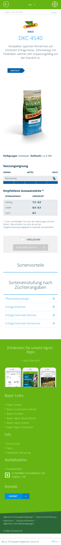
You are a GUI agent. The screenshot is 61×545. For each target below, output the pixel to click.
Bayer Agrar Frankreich (20, 427)
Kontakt (13, 496)
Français (54, 12)
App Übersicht (31, 360)
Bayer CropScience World (21, 409)
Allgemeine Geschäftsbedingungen (18, 523)
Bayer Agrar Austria (18, 422)
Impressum (8, 520)
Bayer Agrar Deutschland (21, 418)
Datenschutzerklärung (46, 517)
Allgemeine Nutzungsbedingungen (18, 517)
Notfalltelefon (14, 469)
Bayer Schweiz (15, 413)
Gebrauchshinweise (25, 520)
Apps (10, 448)
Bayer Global (14, 404)
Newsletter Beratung (18, 452)
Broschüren (13, 443)
